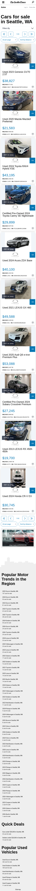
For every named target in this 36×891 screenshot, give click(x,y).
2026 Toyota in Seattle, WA (10, 633)
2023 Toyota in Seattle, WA (10, 668)
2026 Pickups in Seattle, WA (11, 792)
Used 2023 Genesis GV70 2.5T (16, 73)
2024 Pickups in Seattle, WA (11, 710)
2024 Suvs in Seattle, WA (10, 598)
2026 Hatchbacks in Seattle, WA (12, 780)
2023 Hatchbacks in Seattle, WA (12, 704)
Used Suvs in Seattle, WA (10, 861)
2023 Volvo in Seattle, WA (10, 727)
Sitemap (18, 889)
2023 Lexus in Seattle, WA (10, 651)
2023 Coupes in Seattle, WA (11, 803)
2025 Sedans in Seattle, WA (11, 663)
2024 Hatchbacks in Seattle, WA (12, 756)
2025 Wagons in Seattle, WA (11, 774)
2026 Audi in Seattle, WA (10, 815)
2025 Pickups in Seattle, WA (11, 762)
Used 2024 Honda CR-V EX (17, 496)
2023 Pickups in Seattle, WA (11, 768)
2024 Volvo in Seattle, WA (10, 739)
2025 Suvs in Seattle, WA (10, 592)
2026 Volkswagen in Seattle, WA (12, 798)
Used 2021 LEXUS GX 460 (16, 307)
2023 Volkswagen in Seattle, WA (12, 692)
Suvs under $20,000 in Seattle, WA (13, 833)
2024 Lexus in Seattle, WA (10, 639)
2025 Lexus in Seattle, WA (10, 674)
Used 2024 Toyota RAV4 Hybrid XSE (15, 167)
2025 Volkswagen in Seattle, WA (12, 645)
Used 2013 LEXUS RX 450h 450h (17, 450)
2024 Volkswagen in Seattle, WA (12, 715)
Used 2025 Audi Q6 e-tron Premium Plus (16, 356)
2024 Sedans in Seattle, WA (11, 622)
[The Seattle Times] (18, 2)
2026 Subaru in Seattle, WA (11, 809)
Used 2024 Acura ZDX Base (17, 260)
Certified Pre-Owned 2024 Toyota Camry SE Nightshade (18, 214)
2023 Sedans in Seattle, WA (11, 698)
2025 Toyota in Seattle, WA (10, 616)
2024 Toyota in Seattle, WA (10, 610)
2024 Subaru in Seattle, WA (11, 686)
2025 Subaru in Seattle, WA (11, 657)
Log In (26, 7)
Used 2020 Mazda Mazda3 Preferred (16, 120)
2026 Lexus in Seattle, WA (10, 751)
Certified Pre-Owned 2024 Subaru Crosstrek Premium (16, 403)
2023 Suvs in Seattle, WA (10, 604)
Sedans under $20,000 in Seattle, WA (14, 839)
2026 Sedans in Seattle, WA (11, 733)
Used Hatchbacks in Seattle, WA (12, 872)
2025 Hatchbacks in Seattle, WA (12, 745)
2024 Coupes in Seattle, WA (11, 786)
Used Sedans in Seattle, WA (11, 867)
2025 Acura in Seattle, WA (10, 721)
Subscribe (32, 7)
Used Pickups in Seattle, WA (11, 878)
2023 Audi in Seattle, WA (10, 680)
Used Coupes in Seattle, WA (11, 884)
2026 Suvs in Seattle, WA (10, 627)
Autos (3, 7)
